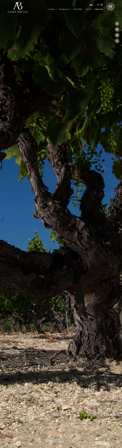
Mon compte (98, 5)
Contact (117, 35)
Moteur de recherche (117, 41)
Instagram (117, 29)
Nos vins (88, 9)
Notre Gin (99, 9)
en (91, 5)
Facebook (117, 23)
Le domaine (51, 9)
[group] (61, 224)
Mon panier (101, 5)
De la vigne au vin (64, 9)
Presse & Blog (78, 9)
